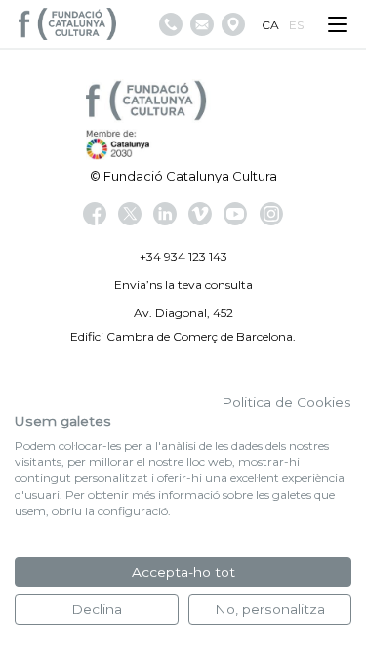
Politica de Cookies (286, 402)
